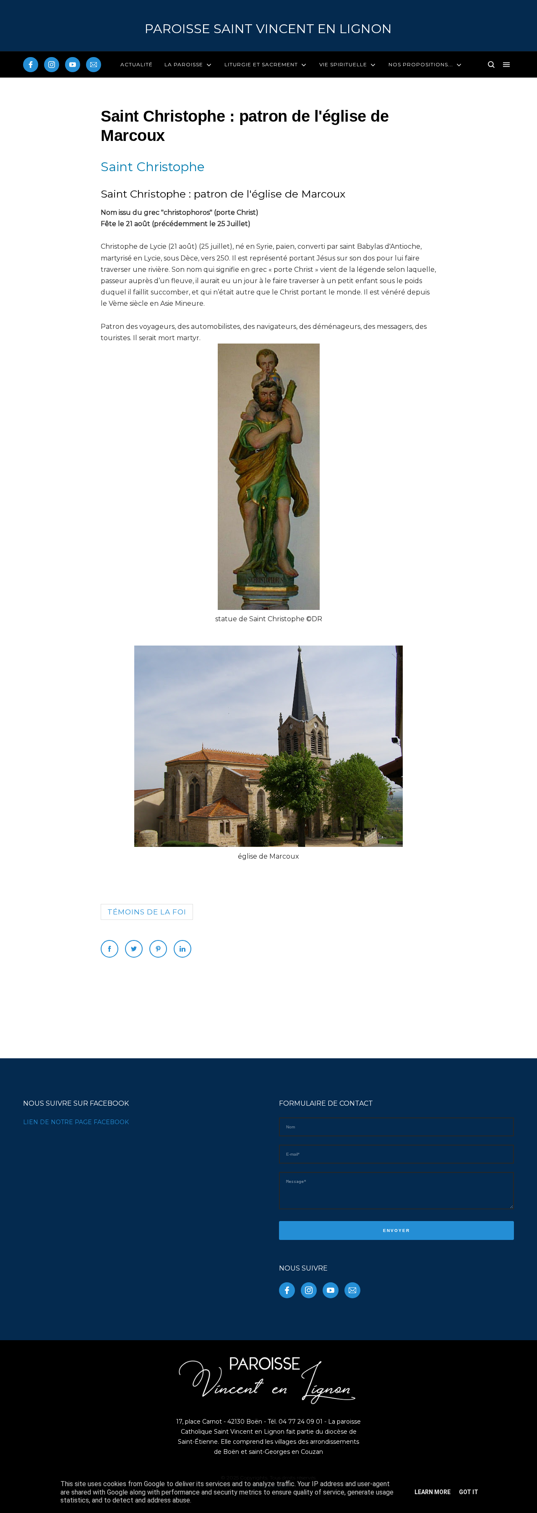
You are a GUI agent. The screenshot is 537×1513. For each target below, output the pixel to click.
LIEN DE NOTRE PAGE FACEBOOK (76, 1122)
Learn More (432, 1492)
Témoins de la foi (146, 912)
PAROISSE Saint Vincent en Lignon (268, 28)
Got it (468, 1492)
